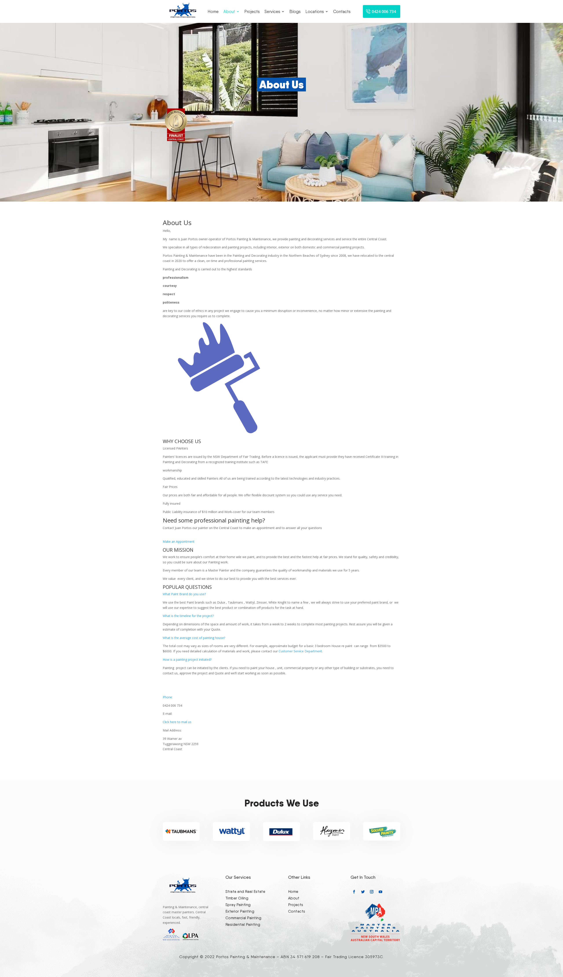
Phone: (168, 697)
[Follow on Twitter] (362, 891)
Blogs (295, 11)
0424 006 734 (384, 11)
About (229, 11)
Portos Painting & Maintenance (245, 956)
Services (272, 11)
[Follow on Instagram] (371, 891)
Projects (252, 11)
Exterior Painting (239, 911)
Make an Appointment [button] (178, 541)
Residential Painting (242, 924)
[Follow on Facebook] (354, 891)
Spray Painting (238, 904)
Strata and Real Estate (245, 891)
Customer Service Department (300, 651)
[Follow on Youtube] (380, 891)
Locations (314, 11)
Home (213, 11)
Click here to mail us (177, 722)
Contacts (342, 11)
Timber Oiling (237, 898)
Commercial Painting (243, 917)
